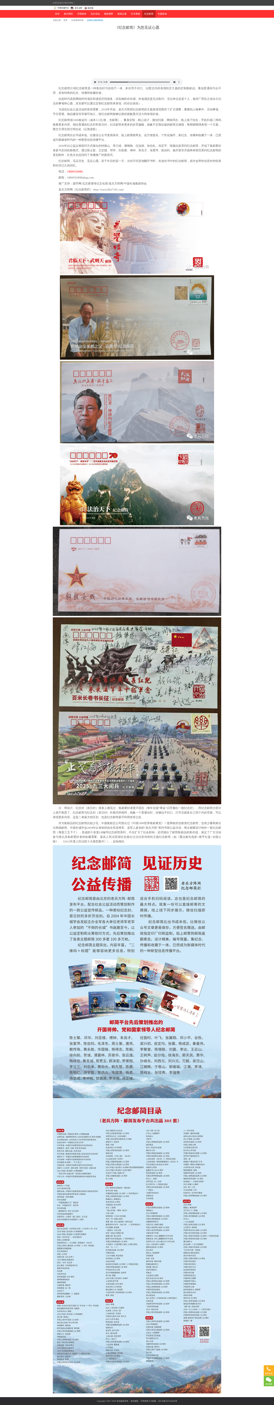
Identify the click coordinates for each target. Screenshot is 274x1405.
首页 (57, 14)
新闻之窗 (122, 14)
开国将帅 (81, 14)
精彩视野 (108, 14)
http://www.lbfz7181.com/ (109, 189)
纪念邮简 (148, 14)
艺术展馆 (135, 14)
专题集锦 (162, 14)
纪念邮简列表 (77, 20)
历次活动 (95, 14)
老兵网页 (68, 14)
